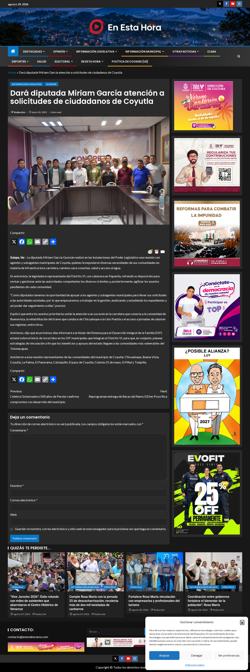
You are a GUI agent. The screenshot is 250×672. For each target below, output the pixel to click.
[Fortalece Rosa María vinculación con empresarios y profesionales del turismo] (154, 571)
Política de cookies (194, 664)
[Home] (13, 51)
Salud (41, 61)
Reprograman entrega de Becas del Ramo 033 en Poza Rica (128, 393)
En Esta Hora (91, 61)
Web (13, 514)
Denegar (197, 655)
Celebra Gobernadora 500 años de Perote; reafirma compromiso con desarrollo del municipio (44, 396)
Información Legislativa (95, 52)
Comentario (19, 430)
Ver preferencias (229, 655)
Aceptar (164, 655)
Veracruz (18, 587)
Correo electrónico (24, 500)
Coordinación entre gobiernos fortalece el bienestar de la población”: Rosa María (208, 601)
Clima (211, 52)
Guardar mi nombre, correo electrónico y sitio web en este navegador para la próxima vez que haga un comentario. (90, 529)
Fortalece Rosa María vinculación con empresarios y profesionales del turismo (154, 601)
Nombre (17, 485)
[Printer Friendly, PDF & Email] (156, 252)
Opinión (59, 52)
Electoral (62, 61)
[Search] (238, 56)
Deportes (19, 61)
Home (12, 72)
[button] (242, 622)
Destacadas (32, 52)
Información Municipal (143, 52)
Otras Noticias (184, 52)
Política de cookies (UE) (130, 61)
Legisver (51, 84)
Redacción (20, 112)
